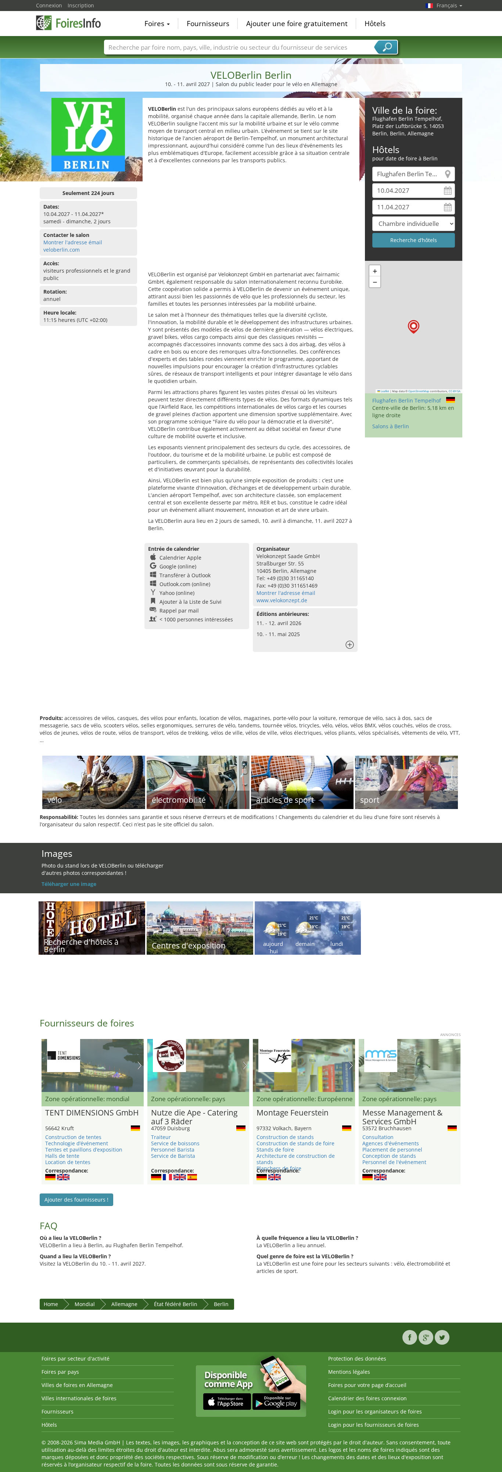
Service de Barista (173, 1155)
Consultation (378, 1137)
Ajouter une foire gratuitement (297, 23)
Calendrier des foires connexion (367, 1398)
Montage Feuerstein (293, 1113)
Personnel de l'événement (394, 1162)
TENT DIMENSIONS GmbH (92, 1113)
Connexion (49, 5)
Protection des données (357, 1358)
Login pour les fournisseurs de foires (373, 1424)
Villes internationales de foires (79, 1398)
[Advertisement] (251, 219)
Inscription (81, 5)
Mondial (85, 1304)
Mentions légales (349, 1371)
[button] (413, 326)
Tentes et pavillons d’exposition (83, 1149)
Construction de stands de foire (295, 1143)
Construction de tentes (73, 1137)
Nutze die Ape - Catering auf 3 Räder (194, 1117)
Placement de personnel (392, 1149)
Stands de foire (275, 1149)
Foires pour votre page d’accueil (367, 1384)
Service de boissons (175, 1143)
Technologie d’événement (76, 1143)
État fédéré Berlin (175, 1304)
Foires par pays (60, 1371)
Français (448, 5)
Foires (155, 23)
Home (51, 1304)
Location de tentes (67, 1162)
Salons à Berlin (390, 426)
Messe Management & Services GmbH (402, 1117)
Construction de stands (285, 1137)
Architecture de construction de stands (296, 1159)
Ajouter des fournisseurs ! (76, 1199)
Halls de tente (62, 1155)
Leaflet (384, 391)
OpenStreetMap (418, 391)
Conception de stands (389, 1155)
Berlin (221, 1304)
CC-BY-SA (454, 391)
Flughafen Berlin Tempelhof (406, 400)
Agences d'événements (390, 1143)
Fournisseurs (208, 23)
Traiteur (161, 1137)
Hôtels (375, 23)
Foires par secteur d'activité (76, 1358)
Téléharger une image (69, 883)
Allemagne (124, 1304)
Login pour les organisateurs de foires (375, 1411)
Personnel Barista (172, 1149)
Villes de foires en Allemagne (77, 1384)
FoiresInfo (73, 22)
